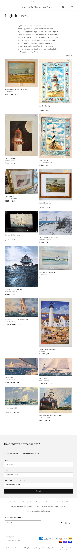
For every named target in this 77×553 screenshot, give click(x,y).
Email (6, 470)
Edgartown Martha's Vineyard (48, 272)
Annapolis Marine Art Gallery (19, 548)
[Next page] (44, 429)
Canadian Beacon (10, 158)
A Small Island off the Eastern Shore (16, 89)
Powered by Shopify (34, 548)
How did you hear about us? (15, 480)
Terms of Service (47, 506)
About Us (16, 502)
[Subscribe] (39, 522)
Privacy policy (56, 548)
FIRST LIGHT (9, 378)
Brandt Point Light (45, 106)
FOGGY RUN (43, 378)
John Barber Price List (61, 502)
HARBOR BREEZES (11, 408)
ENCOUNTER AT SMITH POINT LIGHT (17, 319)
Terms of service (67, 548)
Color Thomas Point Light (13, 290)
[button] (4, 7)
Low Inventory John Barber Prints (38, 511)
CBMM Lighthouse (45, 203)
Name (6, 460)
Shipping (25, 502)
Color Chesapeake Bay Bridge (48, 237)
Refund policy (60, 506)
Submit (38, 491)
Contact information (66, 550)
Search (9, 502)
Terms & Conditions (37, 502)
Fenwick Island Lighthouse (47, 349)
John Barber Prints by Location (21, 506)
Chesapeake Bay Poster (12, 235)
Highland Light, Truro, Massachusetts (51, 415)
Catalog (36, 506)
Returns (48, 502)
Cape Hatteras (43, 160)
